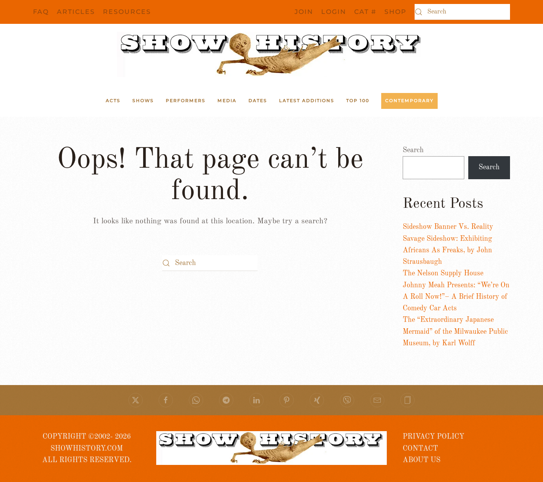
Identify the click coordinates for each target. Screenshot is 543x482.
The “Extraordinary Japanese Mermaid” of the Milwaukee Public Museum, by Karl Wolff (455, 331)
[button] (407, 400)
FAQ (41, 11)
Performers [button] (186, 100)
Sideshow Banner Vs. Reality (448, 226)
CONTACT (420, 448)
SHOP (395, 11)
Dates (257, 100)
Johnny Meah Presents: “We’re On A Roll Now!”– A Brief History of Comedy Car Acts (456, 297)
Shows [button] (143, 100)
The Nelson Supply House (443, 273)
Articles (76, 11)
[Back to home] (271, 54)
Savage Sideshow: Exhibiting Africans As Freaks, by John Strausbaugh (447, 250)
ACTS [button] (113, 100)
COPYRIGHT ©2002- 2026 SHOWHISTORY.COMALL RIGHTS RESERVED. (87, 448)
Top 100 (357, 100)
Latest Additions (306, 100)
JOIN (304, 11)
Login (333, 11)
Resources (127, 11)
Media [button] (227, 100)
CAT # (365, 11)
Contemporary (409, 100)
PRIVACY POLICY (433, 436)
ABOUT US (421, 460)
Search (413, 150)
